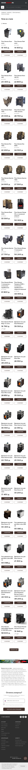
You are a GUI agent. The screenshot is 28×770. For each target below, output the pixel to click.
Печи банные (16, 12)
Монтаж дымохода (19, 745)
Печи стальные (4, 725)
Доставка (3, 743)
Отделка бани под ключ (20, 743)
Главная (3, 12)
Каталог (9, 12)
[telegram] (21, 717)
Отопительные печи (5, 733)
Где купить (3, 740)
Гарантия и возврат (5, 745)
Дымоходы (3, 727)
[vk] (26, 717)
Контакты (17, 727)
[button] (26, 2)
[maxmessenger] (23, 717)
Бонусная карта (18, 740)
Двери (2, 729)
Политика (3, 747)
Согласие (3, 749)
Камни (2, 731)
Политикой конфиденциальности (15, 706)
